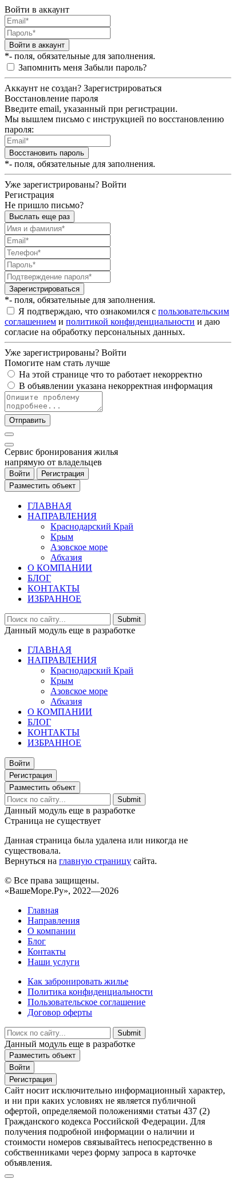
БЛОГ (39, 578)
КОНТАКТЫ (53, 588)
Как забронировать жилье (77, 981)
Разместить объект (42, 485)
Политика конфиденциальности (90, 992)
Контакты (46, 951)
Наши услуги (53, 962)
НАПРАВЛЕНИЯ (62, 516)
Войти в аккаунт (37, 45)
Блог (36, 941)
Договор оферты (59, 1012)
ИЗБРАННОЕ (54, 599)
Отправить (27, 420)
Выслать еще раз (39, 216)
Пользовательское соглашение (86, 1002)
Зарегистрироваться (44, 289)
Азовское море (79, 547)
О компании (51, 931)
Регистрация (62, 473)
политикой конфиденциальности (130, 321)
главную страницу (95, 861)
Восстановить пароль (46, 153)
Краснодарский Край (91, 526)
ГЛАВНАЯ (49, 506)
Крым (61, 537)
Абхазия (66, 557)
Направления (53, 920)
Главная (42, 910)
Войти (19, 473)
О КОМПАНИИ (59, 568)
